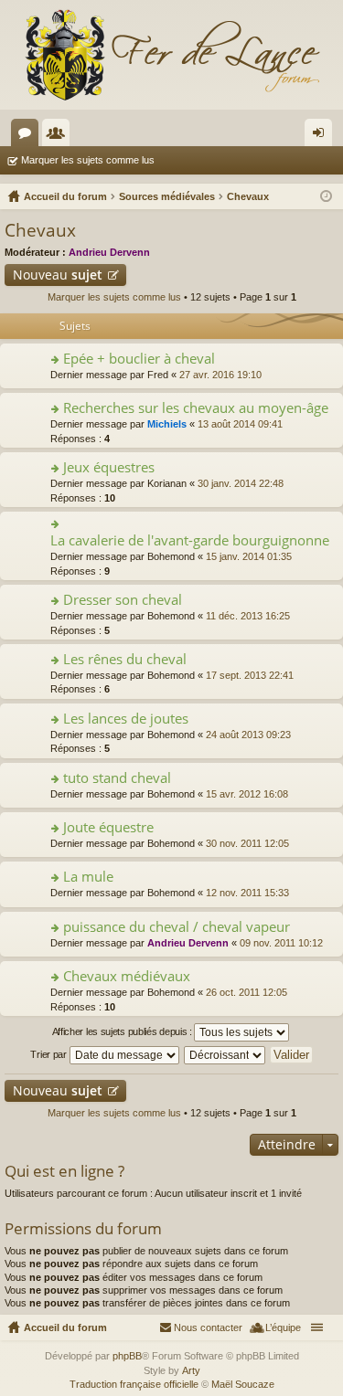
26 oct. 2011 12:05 (246, 992)
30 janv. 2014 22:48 (241, 483)
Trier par (49, 1054)
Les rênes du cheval (125, 659)
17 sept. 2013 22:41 (250, 675)
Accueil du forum (65, 1327)
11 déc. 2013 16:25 (248, 615)
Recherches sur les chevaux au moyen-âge (195, 408)
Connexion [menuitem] (322, 136)
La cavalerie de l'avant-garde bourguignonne (189, 540)
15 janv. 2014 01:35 (249, 556)
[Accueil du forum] (171, 55)
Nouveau (57, 274)
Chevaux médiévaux (126, 976)
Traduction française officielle (134, 1384)
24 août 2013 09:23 (248, 734)
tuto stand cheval (117, 778)
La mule (88, 876)
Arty (191, 1370)
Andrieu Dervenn (109, 252)
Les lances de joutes (125, 718)
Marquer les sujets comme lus (88, 159)
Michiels (167, 423)
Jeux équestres (109, 467)
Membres (59, 136)
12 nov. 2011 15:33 (247, 892)
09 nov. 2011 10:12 (281, 942)
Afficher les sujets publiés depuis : (123, 1031)
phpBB (127, 1355)
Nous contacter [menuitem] (208, 1327)
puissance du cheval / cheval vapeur (176, 927)
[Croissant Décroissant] (225, 1055)
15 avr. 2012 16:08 (247, 793)
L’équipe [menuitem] (283, 1327)
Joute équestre (108, 827)
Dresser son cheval (122, 599)
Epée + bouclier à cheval (139, 358)
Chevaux (40, 230)
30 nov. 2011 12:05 (247, 843)
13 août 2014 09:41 (240, 423)
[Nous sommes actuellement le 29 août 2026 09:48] (326, 196)
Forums (28, 136)
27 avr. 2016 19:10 (220, 374)
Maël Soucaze (242, 1384)
